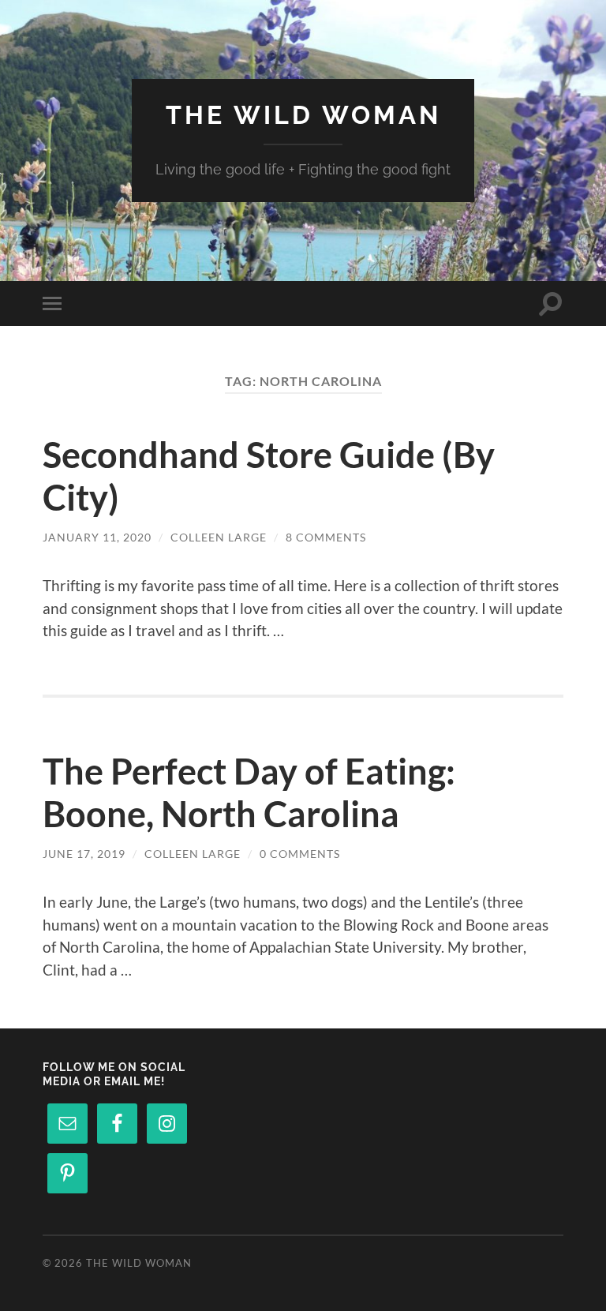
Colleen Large (218, 537)
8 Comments (326, 537)
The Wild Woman (303, 114)
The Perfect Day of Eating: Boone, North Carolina (249, 792)
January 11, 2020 (97, 537)
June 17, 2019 (84, 853)
